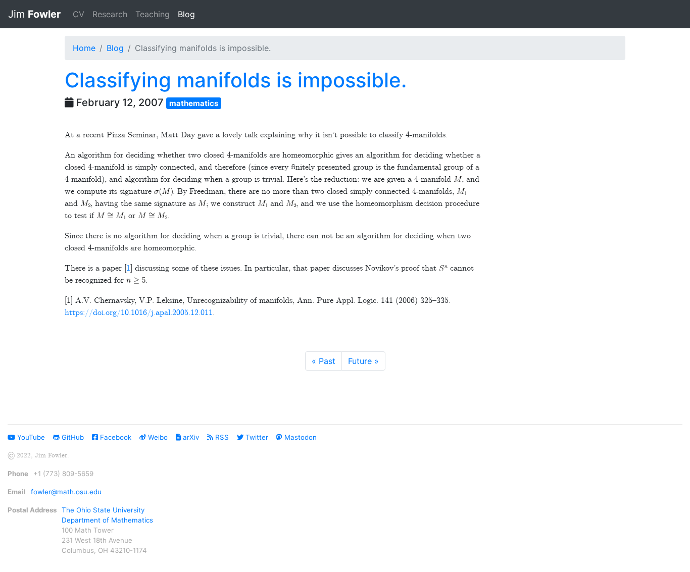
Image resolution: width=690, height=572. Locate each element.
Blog (188, 14)
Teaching (152, 14)
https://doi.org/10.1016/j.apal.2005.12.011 (139, 312)
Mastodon (299, 437)
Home (84, 48)
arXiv (190, 437)
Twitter (255, 437)
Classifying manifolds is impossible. (236, 80)
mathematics (193, 103)
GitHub (72, 437)
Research (109, 14)
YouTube (30, 437)
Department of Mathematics (107, 520)
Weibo (157, 437)
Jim (34, 14)
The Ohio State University (103, 510)
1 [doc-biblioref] (128, 268)
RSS (221, 437)
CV (78, 14)
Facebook (114, 437)
